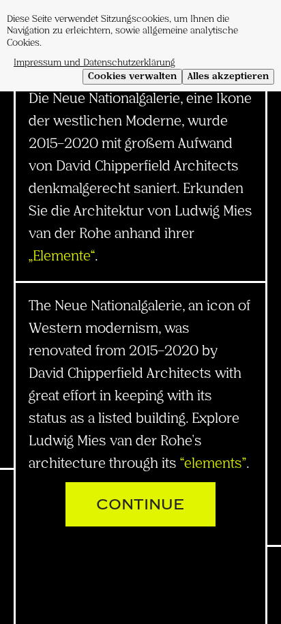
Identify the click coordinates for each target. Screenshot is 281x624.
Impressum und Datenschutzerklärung (94, 63)
